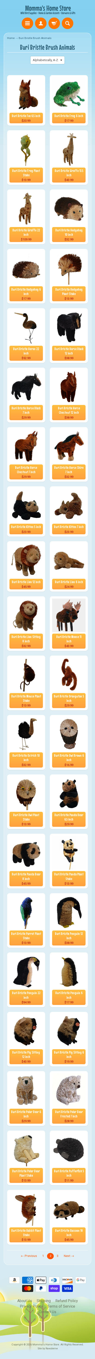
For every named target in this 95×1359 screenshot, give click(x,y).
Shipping (44, 1301)
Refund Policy (66, 1301)
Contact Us (47, 1312)
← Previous (29, 1256)
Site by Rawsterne (48, 1348)
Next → (69, 1256)
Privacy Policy (31, 1306)
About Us (24, 1301)
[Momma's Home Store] (47, 9)
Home (11, 38)
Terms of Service (61, 1306)
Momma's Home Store (46, 1344)
